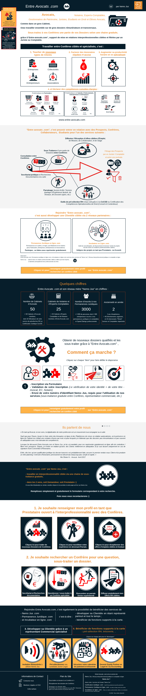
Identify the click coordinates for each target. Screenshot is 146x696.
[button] (138, 5)
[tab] (31, 373)
